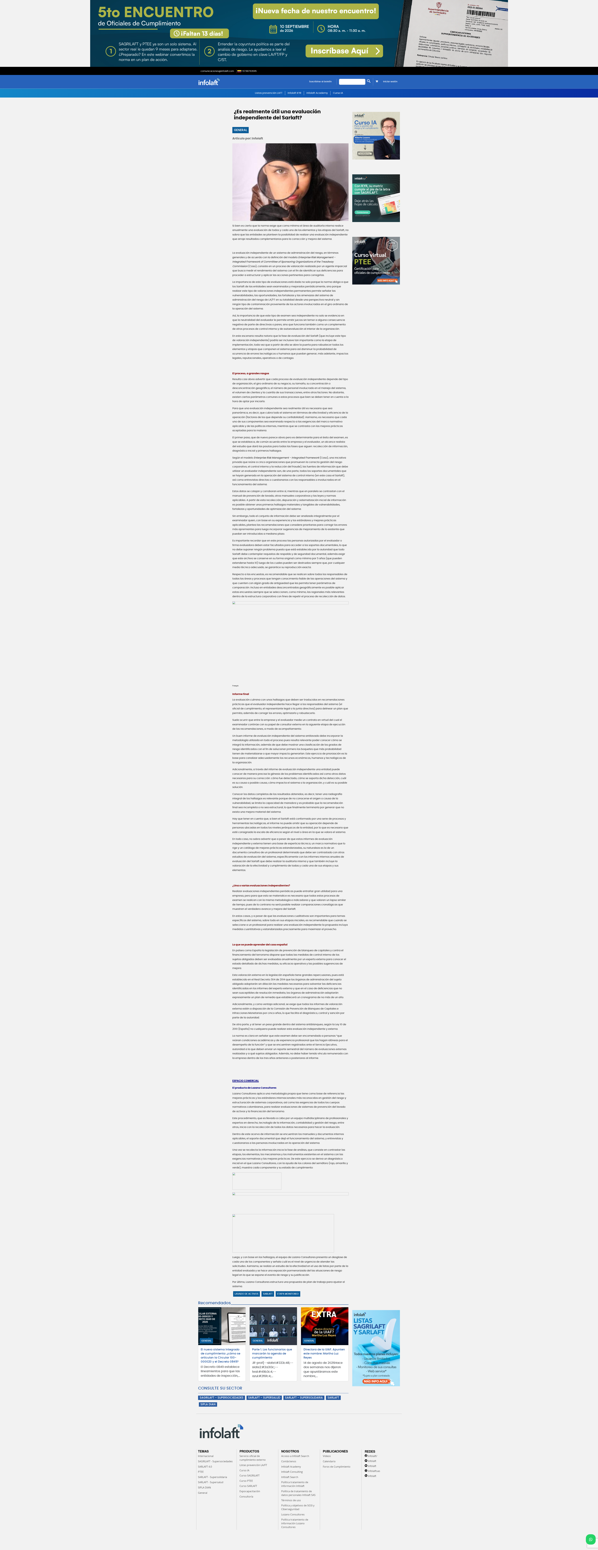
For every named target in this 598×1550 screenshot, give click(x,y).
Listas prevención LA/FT (253, 1465)
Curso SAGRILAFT (250, 1475)
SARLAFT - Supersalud (210, 1482)
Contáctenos (288, 1461)
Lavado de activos (246, 1294)
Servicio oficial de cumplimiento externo (253, 1457)
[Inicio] (225, 81)
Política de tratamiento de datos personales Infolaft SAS (298, 1493)
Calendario (329, 1461)
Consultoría (246, 1496)
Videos (327, 1456)
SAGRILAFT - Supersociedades (215, 1461)
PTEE (201, 1471)
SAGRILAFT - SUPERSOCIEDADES (221, 1397)
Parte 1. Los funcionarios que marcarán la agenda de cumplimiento (272, 1353)
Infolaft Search (289, 1477)
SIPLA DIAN (208, 1404)
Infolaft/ (372, 1456)
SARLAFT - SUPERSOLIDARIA (304, 1397)
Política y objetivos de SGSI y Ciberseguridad (297, 1507)
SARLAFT (333, 1397)
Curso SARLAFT (248, 1486)
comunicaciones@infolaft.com (217, 71)
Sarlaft (268, 1294)
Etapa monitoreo (288, 1294)
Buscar (369, 81)
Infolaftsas (374, 1471)
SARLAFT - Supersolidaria (212, 1477)
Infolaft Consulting (292, 1471)
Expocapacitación (250, 1491)
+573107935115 (249, 71)
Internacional (206, 1456)
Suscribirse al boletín (320, 82)
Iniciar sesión (390, 82)
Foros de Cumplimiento (336, 1466)
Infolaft (372, 1461)
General (240, 130)
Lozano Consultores (293, 1514)
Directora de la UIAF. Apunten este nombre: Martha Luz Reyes (324, 1353)
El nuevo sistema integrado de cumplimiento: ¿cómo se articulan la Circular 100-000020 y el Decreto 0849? (220, 1355)
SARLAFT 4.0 (205, 1466)
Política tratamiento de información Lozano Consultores (294, 1523)
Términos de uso (291, 1500)
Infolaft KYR (294, 93)
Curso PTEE (246, 1481)
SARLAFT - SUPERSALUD (264, 1397)
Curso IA (338, 93)
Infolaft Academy (317, 93)
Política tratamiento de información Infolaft (294, 1484)
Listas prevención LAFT (268, 93)
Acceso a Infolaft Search (295, 1456)
